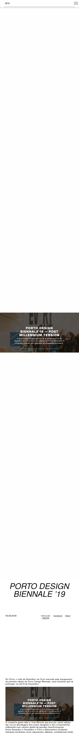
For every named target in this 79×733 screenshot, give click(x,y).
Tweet (68, 616)
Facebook (57, 616)
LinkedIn (45, 618)
